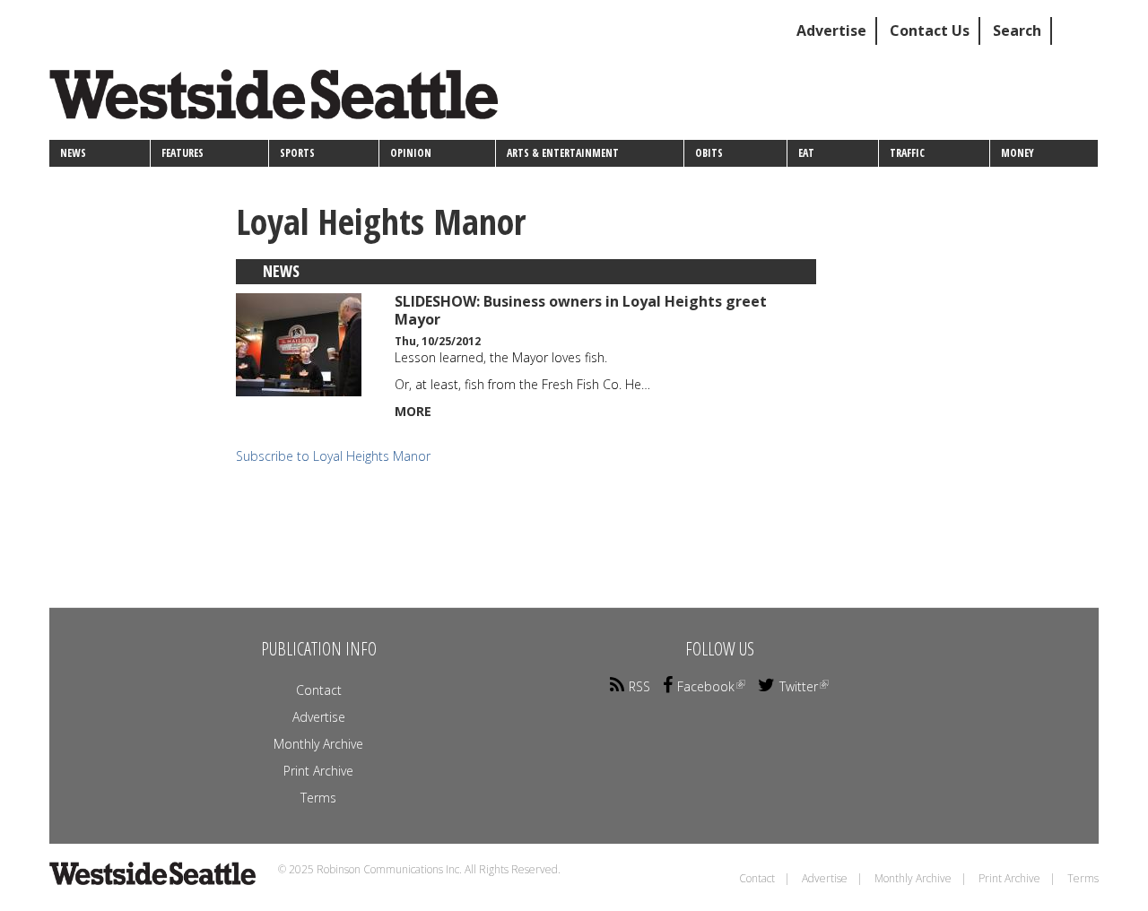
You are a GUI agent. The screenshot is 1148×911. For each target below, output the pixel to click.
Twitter (798, 686)
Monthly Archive (318, 743)
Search (1017, 30)
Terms (318, 797)
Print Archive (318, 770)
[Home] (280, 101)
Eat (806, 153)
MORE (413, 411)
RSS (639, 686)
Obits (709, 153)
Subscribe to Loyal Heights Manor (333, 455)
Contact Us (930, 30)
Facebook (706, 686)
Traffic (907, 153)
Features (182, 153)
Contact (319, 689)
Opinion (410, 153)
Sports (297, 153)
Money (1017, 153)
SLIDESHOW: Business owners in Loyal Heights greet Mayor (581, 310)
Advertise (831, 30)
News (73, 153)
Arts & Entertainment (563, 153)
